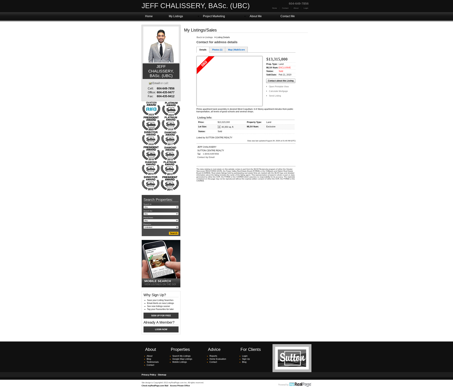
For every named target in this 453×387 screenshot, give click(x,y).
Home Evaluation (218, 359)
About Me (256, 16)
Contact (285, 8)
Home (274, 8)
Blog (149, 359)
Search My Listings (181, 356)
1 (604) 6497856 (211, 154)
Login (306, 8)
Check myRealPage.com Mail (155, 386)
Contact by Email (205, 157)
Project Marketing (214, 16)
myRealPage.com (295, 384)
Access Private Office (180, 386)
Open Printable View (279, 86)
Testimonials (153, 362)
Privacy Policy (149, 375)
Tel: (199, 154)
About (296, 8)
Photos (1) (217, 50)
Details (203, 50)
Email (156, 83)
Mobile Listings (179, 362)
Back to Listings (205, 37)
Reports (213, 356)
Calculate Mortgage (278, 91)
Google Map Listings (182, 359)
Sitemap (162, 375)
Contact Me (287, 16)
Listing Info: (204, 117)
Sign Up (246, 359)
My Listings (176, 16)
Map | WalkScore (236, 50)
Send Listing (275, 96)
